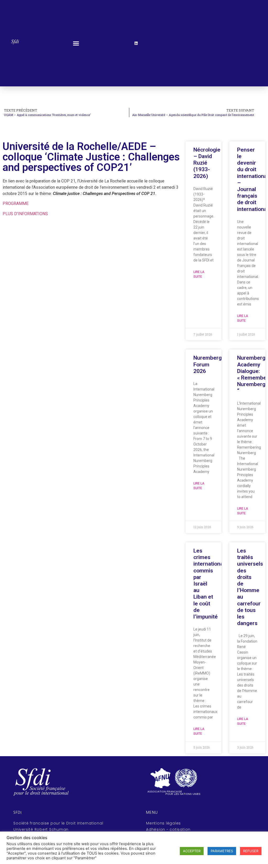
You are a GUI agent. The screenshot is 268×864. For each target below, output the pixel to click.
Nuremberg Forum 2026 (207, 364)
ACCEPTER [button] (191, 851)
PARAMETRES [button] (222, 851)
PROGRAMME (16, 203)
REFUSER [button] (250, 851)
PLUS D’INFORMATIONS (25, 213)
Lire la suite (198, 274)
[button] (76, 43)
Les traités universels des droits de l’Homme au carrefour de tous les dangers (250, 587)
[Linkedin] (136, 43)
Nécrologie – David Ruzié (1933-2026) (206, 163)
